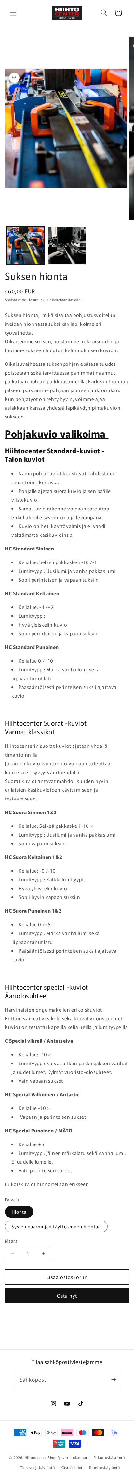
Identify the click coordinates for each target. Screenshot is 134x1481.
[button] (13, 13)
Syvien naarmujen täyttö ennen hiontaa (56, 1226)
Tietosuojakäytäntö (37, 1467)
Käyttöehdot (72, 1467)
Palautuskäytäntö (109, 1457)
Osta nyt (67, 1295)
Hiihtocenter (36, 1457)
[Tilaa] (113, 1379)
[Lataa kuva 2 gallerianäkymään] (67, 246)
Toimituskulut (40, 299)
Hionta (19, 1212)
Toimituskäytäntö (104, 1467)
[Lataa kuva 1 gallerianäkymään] (26, 246)
